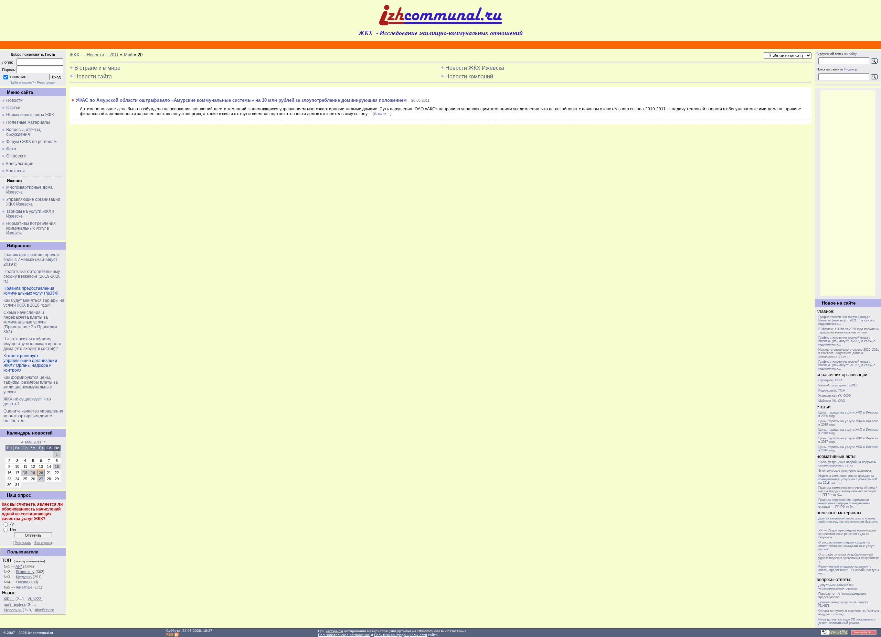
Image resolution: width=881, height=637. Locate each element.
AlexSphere (44, 610)
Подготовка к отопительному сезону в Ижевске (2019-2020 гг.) (32, 276)
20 (41, 473)
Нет (13, 529)
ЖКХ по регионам (39, 141)
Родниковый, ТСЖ (831, 390)
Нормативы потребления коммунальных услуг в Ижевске (31, 228)
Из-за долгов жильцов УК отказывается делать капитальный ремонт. (846, 621)
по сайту (850, 54)
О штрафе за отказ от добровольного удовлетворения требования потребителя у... (848, 558)
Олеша (22, 582)
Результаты (23, 543)
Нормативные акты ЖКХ (30, 114)
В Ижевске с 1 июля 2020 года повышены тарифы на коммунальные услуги (848, 330)
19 (33, 473)
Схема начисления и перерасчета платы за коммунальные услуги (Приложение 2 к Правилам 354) (30, 322)
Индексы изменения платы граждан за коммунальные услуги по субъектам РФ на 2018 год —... (847, 479)
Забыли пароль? (22, 82)
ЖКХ (74, 54)
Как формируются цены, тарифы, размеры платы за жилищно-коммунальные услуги (30, 384)
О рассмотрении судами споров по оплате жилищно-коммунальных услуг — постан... (848, 546)
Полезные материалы (28, 122)
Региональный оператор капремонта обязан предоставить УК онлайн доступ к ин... (848, 570)
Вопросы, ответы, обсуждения (23, 132)
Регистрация (46, 82)
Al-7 (18, 566)
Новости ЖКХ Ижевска (474, 68)
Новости (14, 100)
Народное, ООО (830, 380)
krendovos (13, 610)
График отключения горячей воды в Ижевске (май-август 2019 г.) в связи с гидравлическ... (846, 365)
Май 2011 (33, 442)
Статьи (13, 107)
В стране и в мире (97, 68)
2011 (114, 54)
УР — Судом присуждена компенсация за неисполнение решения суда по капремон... (847, 534)
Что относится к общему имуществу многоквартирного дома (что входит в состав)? (32, 344)
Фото (11, 148)
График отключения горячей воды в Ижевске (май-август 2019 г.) (31, 259)
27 (41, 479)
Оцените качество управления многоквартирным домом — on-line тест (33, 416)
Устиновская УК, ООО (834, 395)
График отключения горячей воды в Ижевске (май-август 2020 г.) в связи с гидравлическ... (846, 341)
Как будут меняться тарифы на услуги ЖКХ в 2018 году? (33, 303)
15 (57, 466)
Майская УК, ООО (831, 401)
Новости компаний (469, 76)
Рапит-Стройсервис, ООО (837, 385)
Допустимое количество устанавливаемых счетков (837, 586)
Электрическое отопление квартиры (844, 470)
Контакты (15, 170)
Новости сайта (93, 76)
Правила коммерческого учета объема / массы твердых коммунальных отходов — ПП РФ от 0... (847, 491)
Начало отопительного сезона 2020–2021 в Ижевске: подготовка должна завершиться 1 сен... (848, 353)
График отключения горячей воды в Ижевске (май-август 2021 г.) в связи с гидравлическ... (846, 320)
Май (128, 54)
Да (12, 524)
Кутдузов (24, 577)
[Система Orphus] (834, 634)
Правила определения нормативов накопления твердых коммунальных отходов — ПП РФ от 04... (844, 503)
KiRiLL (9, 599)
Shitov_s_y (25, 572)
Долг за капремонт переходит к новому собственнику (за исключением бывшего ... (848, 522)
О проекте (16, 156)
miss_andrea (14, 604)
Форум (12, 141)
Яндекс (849, 69)
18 (25, 473)
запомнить (18, 77)
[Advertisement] (847, 193)
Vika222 (34, 599)
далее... (381, 113)
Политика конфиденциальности (400, 635)
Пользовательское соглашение (344, 635)
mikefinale (24, 587)
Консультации (19, 163)
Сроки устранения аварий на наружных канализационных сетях (847, 463)
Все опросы (43, 543)
